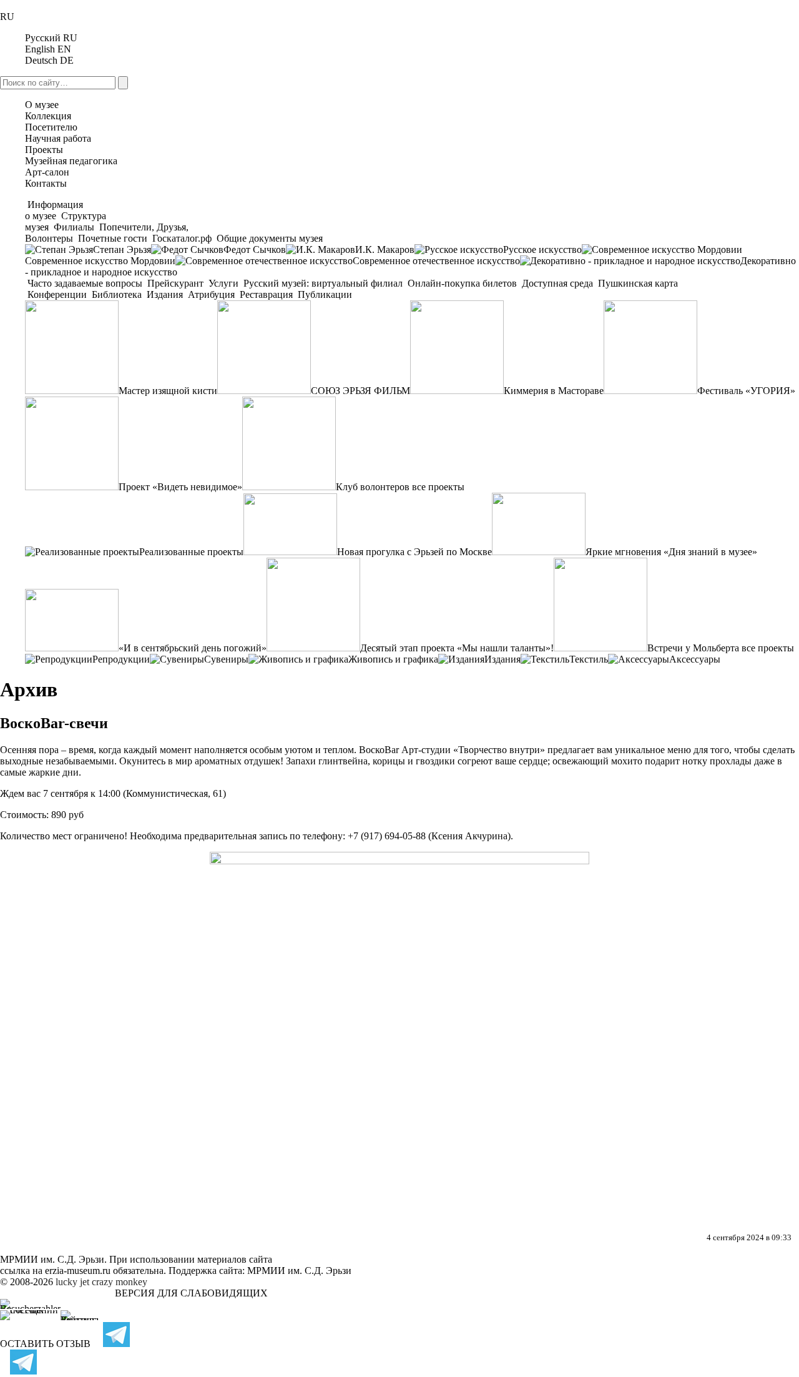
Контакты (46, 183)
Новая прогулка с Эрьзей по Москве (414, 551)
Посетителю (51, 127)
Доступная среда (557, 283)
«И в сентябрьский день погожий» (193, 648)
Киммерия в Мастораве (554, 390)
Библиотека (116, 294)
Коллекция (48, 116)
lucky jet (72, 1281)
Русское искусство (542, 249)
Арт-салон (47, 172)
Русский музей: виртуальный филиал (323, 283)
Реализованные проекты (191, 551)
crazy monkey (119, 1281)
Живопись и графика (393, 659)
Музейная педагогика (71, 160)
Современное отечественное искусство (436, 260)
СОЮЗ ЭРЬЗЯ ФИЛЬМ (360, 390)
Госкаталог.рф (182, 238)
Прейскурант (175, 283)
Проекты (44, 149)
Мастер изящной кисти (168, 390)
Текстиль (588, 659)
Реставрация (266, 294)
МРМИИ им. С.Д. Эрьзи (299, 1270)
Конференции (57, 294)
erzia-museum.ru (77, 1270)
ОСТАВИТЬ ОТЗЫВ (45, 1343)
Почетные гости (113, 238)
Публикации (323, 294)
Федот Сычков (254, 249)
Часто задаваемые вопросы (85, 283)
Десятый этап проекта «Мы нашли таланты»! (457, 648)
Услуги (223, 283)
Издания (164, 294)
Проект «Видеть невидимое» (180, 486)
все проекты (438, 486)
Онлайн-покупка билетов (462, 283)
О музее (42, 104)
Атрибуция (211, 294)
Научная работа (58, 138)
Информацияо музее (54, 210)
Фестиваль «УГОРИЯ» (746, 390)
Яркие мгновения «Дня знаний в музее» (671, 551)
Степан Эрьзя (122, 249)
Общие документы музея (268, 238)
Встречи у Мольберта (693, 648)
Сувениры (226, 659)
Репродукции (121, 659)
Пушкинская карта (637, 283)
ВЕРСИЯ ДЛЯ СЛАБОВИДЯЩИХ (191, 1293)
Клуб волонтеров (372, 486)
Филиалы (74, 227)
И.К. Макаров (384, 249)
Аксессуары (694, 659)
